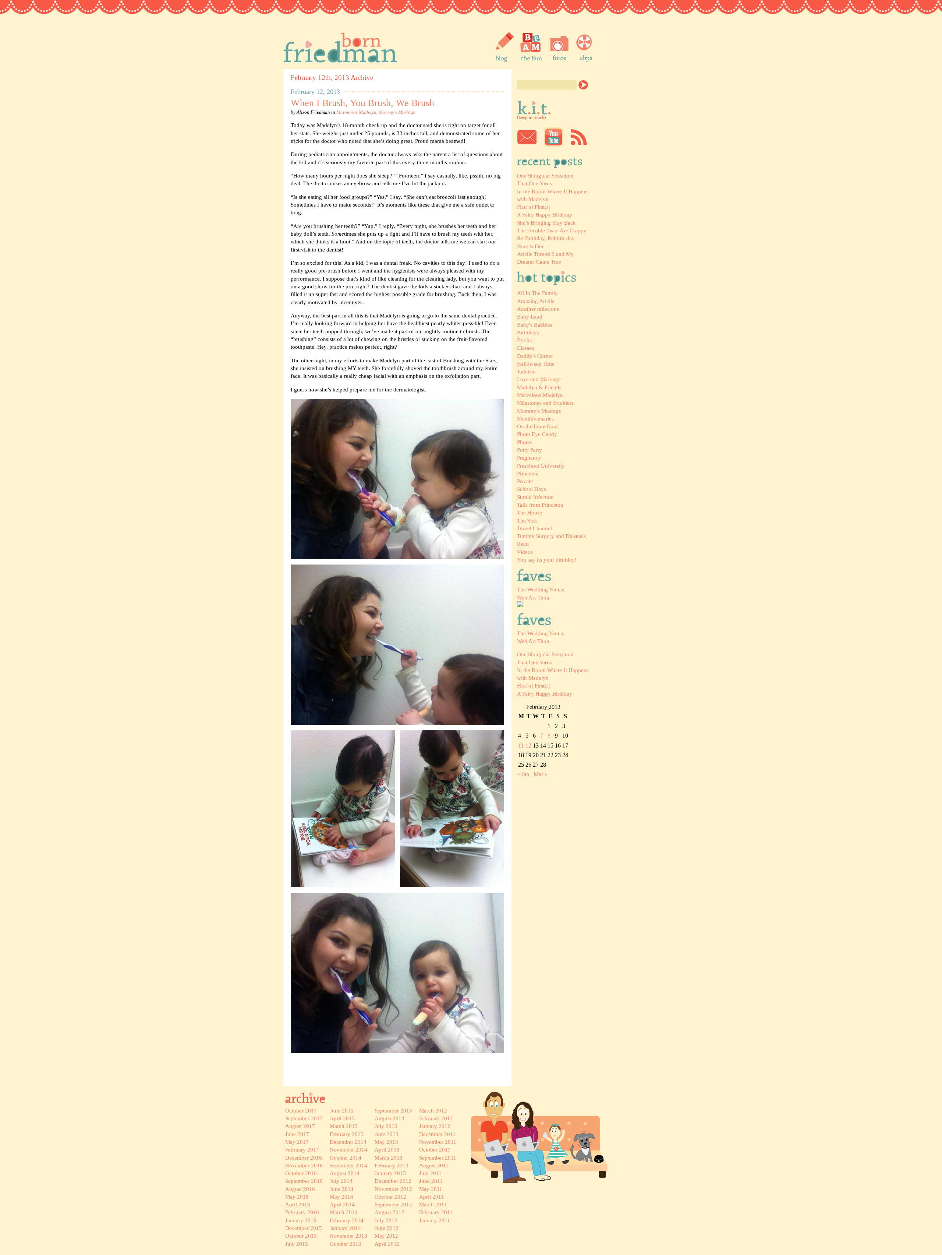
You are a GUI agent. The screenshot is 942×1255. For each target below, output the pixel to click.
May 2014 (341, 1197)
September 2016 (304, 1181)
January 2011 (434, 1220)
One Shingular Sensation (545, 175)
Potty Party (529, 450)
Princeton (528, 473)
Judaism (526, 371)
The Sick (527, 520)
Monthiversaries (535, 418)
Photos (524, 442)
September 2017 (304, 1118)
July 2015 (296, 1244)
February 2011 (436, 1212)
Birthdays (528, 332)
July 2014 (341, 1181)
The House (529, 512)
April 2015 (342, 1118)
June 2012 (387, 1228)
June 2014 (342, 1189)
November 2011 (437, 1142)
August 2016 (300, 1189)
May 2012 (386, 1236)
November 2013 (348, 1236)
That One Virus (534, 183)
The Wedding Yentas (540, 589)
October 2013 (345, 1244)
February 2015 (347, 1134)
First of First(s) (533, 207)
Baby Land (529, 316)
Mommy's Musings (539, 411)
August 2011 (434, 1165)
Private (525, 481)
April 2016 (297, 1204)
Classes (525, 348)
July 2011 (430, 1173)
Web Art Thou (533, 597)
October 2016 (301, 1173)
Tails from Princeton (540, 505)
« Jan (523, 774)
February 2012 (436, 1118)
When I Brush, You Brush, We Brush (362, 103)
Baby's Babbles (534, 324)
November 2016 (304, 1165)
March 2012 (433, 1110)
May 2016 (297, 1197)
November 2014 (348, 1149)
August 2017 (300, 1126)
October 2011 (434, 1149)
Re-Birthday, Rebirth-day (546, 238)
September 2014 (348, 1165)
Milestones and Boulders (545, 403)
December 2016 (303, 1157)
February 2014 (347, 1220)
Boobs (524, 340)
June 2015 (342, 1110)
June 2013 (387, 1134)
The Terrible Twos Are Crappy (552, 230)
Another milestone (538, 309)
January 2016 (300, 1220)
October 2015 (301, 1236)
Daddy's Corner (535, 356)
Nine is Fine (531, 246)
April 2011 (431, 1197)
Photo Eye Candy (537, 434)
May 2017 (297, 1142)
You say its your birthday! (547, 559)
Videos (525, 552)
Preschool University (541, 466)
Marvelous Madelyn (540, 395)
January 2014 (345, 1228)
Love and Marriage (539, 379)
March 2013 (389, 1157)
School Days (531, 489)
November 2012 (393, 1189)
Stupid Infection (535, 497)
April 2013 (387, 1149)
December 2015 (303, 1228)
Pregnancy (529, 457)
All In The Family (537, 293)
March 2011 (433, 1204)
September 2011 (437, 1157)
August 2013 (389, 1118)
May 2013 (386, 1142)
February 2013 (391, 1165)
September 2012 (393, 1204)
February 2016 (302, 1212)
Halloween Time (536, 364)
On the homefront (537, 426)
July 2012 (386, 1220)
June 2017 (297, 1134)
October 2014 (345, 1157)
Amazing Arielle (536, 301)
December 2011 (437, 1134)
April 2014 (342, 1204)
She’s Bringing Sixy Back (546, 222)
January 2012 (434, 1126)
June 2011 (431, 1181)
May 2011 (430, 1189)
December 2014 (348, 1142)
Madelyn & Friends (539, 387)
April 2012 (387, 1244)
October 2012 (390, 1197)
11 (521, 745)
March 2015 (344, 1126)
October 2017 (301, 1110)
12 (528, 745)
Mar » (541, 774)
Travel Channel (534, 528)
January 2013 (390, 1173)
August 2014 (345, 1173)
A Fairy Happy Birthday (544, 214)
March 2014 (344, 1212)
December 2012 (393, 1181)
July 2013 (386, 1126)
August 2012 (389, 1212)
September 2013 (393, 1110)
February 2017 (302, 1149)
